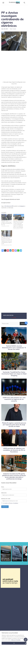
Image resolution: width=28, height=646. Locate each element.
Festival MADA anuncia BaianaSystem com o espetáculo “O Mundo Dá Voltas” (14, 347)
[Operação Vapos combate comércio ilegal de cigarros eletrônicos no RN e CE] (6, 217)
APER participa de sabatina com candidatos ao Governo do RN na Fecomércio (14, 450)
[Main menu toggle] (3, 2)
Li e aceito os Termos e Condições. (10, 503)
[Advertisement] (14, 67)
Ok (14, 643)
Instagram (21, 206)
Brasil (11, 29)
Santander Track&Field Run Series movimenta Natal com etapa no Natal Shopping (14, 373)
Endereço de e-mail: (5, 498)
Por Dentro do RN (9, 206)
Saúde (14, 29)
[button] (24, 3)
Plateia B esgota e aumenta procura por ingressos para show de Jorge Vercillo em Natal (14, 424)
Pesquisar (23, 323)
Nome (2, 486)
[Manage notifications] (26, 643)
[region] (14, 638)
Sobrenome (4, 492)
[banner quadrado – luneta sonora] (10, 577)
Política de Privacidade (15, 640)
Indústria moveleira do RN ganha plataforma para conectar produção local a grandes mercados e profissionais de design (14, 476)
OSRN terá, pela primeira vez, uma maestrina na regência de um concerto (14, 399)
